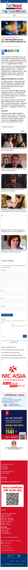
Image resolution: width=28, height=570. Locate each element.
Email (3, 298)
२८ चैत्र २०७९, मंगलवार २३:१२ (7, 46)
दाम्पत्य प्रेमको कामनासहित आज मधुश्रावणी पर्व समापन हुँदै (12, 350)
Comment (4, 270)
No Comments (18, 46)
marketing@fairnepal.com (7, 550)
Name (3, 290)
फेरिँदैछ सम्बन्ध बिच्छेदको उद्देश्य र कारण (8, 347)
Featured (3, 37)
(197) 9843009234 (6, 543)
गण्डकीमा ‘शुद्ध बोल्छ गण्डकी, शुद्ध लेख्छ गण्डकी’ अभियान (11, 355)
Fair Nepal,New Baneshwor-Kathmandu (11, 540)
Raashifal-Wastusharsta (12, 37)
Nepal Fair (8, 564)
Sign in (12, 561)
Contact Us (24, 561)
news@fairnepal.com (6, 547)
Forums (17, 561)
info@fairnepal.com (6, 545)
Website (3, 306)
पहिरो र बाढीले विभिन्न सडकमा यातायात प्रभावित (10, 352)
